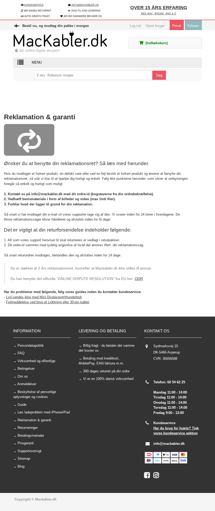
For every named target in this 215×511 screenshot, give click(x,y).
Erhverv (193, 26)
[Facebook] (148, 476)
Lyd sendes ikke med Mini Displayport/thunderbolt (44, 297)
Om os (23, 376)
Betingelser (26, 368)
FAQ (21, 353)
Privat (176, 26)
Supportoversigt (29, 451)
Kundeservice (34, 5)
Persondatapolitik (31, 345)
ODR (139, 279)
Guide (22, 405)
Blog (21, 466)
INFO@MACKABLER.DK (85, 5)
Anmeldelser (26, 384)
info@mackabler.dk (169, 444)
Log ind (135, 26)
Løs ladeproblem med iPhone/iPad (44, 412)
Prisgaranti (26, 443)
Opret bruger (155, 26)
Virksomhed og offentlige (36, 361)
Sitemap (24, 459)
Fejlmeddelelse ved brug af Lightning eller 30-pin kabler (47, 302)
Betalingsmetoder (31, 435)
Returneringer (28, 428)
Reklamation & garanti (34, 420)
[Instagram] (157, 476)
